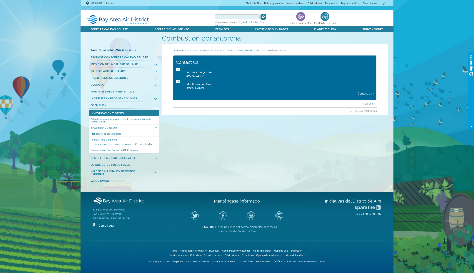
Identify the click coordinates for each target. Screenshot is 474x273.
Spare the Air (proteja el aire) (113, 158)
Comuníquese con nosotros (236, 250)
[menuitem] (253, 3)
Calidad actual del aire (108, 71)
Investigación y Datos (271, 29)
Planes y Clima (325, 29)
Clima (262, 22)
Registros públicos (350, 3)
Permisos (222, 29)
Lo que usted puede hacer (110, 165)
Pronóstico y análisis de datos (106, 134)
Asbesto (219, 26)
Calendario (195, 255)
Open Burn (98, 105)
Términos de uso (263, 261)
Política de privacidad (285, 261)
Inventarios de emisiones (109, 78)
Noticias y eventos (273, 3)
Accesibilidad (246, 261)
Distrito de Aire (253, 3)
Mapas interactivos (295, 255)
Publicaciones (315, 3)
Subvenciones (372, 29)
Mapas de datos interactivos (112, 91)
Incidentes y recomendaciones (114, 98)
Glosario (97, 84)
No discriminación (262, 250)
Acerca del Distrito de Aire (193, 250)
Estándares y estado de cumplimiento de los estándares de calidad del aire (121, 120)
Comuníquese (370, 3)
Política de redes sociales (312, 261)
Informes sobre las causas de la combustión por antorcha (123, 144)
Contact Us (365, 93)
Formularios (331, 3)
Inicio (174, 250)
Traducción (296, 250)
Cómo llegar (106, 225)
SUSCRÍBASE (209, 227)
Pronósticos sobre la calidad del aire (119, 57)
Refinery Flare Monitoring (104, 140)
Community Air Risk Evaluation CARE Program (115, 150)
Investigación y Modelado (104, 128)
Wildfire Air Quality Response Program (113, 173)
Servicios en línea (295, 3)
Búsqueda (214, 250)
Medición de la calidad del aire (114, 64)
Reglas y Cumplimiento (172, 29)
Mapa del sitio (281, 250)
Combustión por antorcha (274, 50)
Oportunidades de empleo (269, 255)
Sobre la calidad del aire (109, 29)
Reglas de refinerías (248, 22)
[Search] (263, 17)
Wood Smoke (100, 181)
